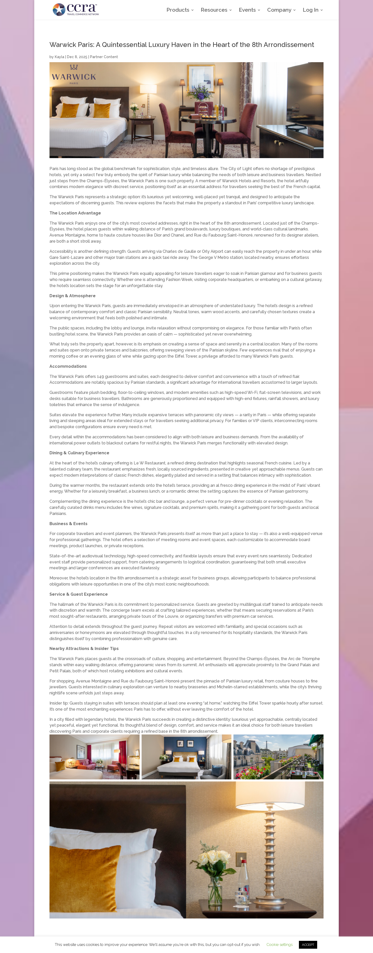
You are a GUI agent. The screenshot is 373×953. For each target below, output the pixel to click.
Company (279, 10)
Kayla (59, 57)
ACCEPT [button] (308, 945)
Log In (310, 10)
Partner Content (104, 57)
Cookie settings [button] (279, 944)
